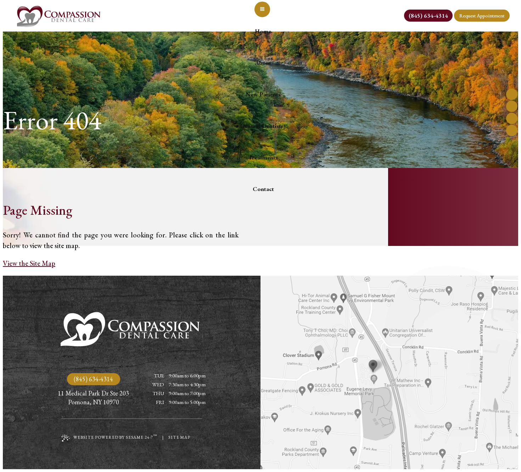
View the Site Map (29, 263)
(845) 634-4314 (93, 379)
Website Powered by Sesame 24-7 (115, 436)
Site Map (179, 437)
